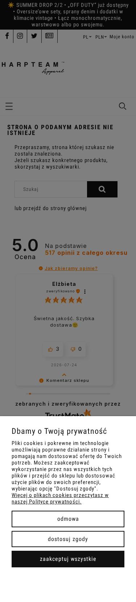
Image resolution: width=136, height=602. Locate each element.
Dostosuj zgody (68, 539)
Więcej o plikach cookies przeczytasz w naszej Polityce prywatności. (60, 498)
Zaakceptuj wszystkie (68, 558)
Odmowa (68, 518)
